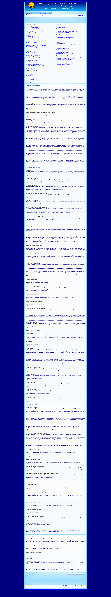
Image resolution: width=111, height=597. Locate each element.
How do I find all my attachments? (63, 64)
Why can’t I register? (30, 36)
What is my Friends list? (61, 43)
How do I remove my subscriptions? (63, 59)
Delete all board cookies (69, 585)
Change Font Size (81, 15)
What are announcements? (31, 78)
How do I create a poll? (30, 56)
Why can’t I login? (29, 26)
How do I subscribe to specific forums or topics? (65, 58)
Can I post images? (30, 75)
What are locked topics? (30, 80)
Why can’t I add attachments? (32, 61)
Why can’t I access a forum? (31, 60)
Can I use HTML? (29, 72)
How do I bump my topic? (31, 68)
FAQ (63, 585)
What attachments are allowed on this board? (65, 63)
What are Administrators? (61, 26)
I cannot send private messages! (62, 36)
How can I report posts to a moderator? (34, 64)
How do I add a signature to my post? (33, 55)
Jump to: (65, 573)
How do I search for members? (62, 52)
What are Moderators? (60, 27)
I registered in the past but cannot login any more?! (36, 33)
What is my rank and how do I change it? (34, 49)
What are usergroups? (60, 28)
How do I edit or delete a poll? (32, 59)
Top (27, 91)
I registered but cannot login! (31, 32)
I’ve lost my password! (30, 31)
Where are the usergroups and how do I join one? (66, 29)
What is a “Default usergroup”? (62, 32)
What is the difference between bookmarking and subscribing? (68, 57)
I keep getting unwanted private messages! (65, 37)
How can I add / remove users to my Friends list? (66, 44)
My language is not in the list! (31, 46)
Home (30, 585)
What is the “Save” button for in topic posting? (35, 65)
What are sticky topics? (30, 79)
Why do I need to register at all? (32, 27)
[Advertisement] (55, 579)
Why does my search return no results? (64, 49)
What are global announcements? (32, 76)
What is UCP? (28, 41)
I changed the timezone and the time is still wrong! (36, 45)
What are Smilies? (29, 74)
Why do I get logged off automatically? (33, 28)
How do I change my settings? (32, 42)
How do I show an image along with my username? (36, 47)
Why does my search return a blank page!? (65, 50)
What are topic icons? (30, 82)
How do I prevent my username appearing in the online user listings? (40, 29)
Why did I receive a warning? (31, 62)
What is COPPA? (29, 35)
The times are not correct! (31, 43)
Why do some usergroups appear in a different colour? (67, 31)
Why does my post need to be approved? (34, 66)
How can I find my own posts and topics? (64, 53)
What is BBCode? (29, 71)
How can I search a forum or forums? (63, 48)
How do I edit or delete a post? (32, 53)
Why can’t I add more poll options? (33, 57)
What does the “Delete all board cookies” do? (35, 37)
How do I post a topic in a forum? (32, 52)
